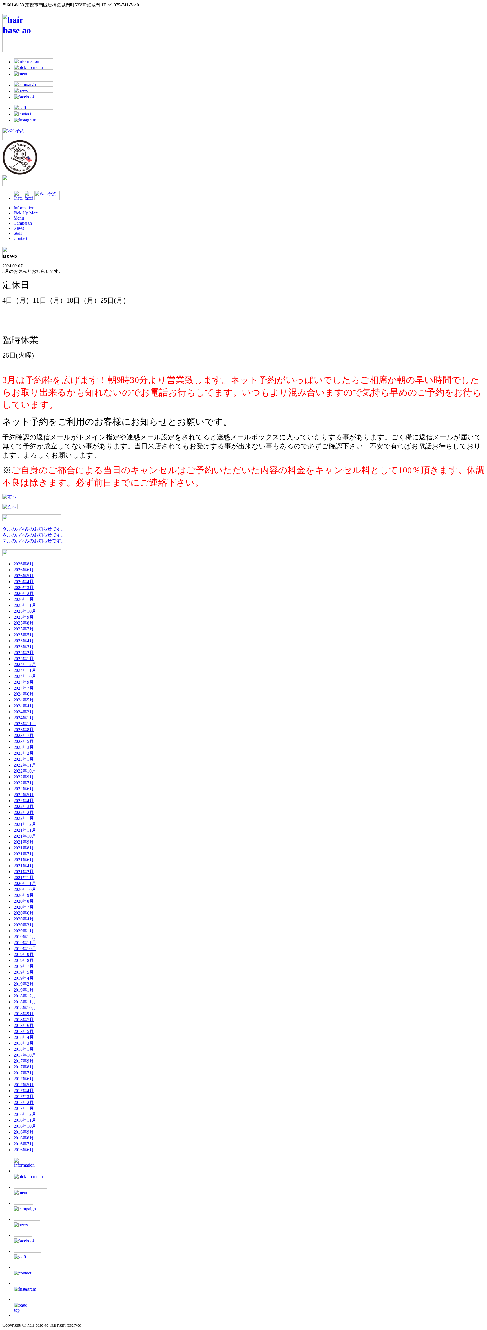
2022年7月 (24, 782)
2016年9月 (24, 1132)
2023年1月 (24, 759)
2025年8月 (24, 623)
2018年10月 (25, 1007)
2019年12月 (25, 936)
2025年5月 (24, 634)
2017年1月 (24, 1108)
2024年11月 (25, 670)
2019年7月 (24, 966)
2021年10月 (25, 836)
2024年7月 (24, 688)
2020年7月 (24, 907)
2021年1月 (24, 877)
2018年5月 (24, 1031)
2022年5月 (24, 794)
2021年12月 (25, 824)
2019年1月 (24, 990)
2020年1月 (24, 930)
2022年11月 (25, 765)
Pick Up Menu (27, 213)
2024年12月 (25, 664)
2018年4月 (24, 1037)
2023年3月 (24, 747)
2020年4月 (24, 919)
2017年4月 (24, 1090)
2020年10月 (25, 889)
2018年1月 (24, 1049)
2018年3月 (24, 1043)
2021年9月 (24, 842)
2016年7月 (24, 1143)
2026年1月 (24, 599)
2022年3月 (24, 806)
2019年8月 (24, 960)
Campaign (23, 223)
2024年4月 (24, 705)
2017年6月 (24, 1078)
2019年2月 (24, 984)
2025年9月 (24, 617)
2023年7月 (24, 735)
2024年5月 (24, 700)
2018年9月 (24, 1013)
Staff (18, 233)
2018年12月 (25, 995)
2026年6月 (24, 569)
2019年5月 (24, 972)
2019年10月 (25, 948)
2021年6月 (24, 859)
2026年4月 (24, 581)
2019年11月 (25, 942)
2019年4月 (24, 978)
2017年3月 (24, 1096)
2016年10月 (25, 1126)
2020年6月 (24, 913)
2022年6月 (24, 788)
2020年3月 (24, 924)
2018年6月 (24, 1025)
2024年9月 (24, 682)
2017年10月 (25, 1055)
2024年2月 (24, 711)
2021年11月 (25, 830)
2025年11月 (25, 605)
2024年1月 (24, 717)
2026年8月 (24, 563)
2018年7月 (24, 1019)
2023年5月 (24, 741)
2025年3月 (24, 646)
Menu (19, 218)
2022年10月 (25, 771)
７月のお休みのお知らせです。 (33, 540)
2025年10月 (25, 611)
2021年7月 (24, 853)
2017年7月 (24, 1072)
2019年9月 (24, 954)
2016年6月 (24, 1149)
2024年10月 (25, 676)
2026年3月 (24, 587)
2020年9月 (24, 895)
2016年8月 (24, 1138)
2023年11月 (25, 723)
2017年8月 (24, 1067)
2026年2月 (24, 593)
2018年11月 (25, 1001)
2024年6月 (24, 694)
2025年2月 (24, 652)
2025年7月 (24, 629)
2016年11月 (25, 1120)
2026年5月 (24, 575)
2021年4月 (24, 865)
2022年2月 (24, 812)
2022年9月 (24, 776)
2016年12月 (25, 1114)
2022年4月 (24, 800)
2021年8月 (24, 848)
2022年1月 (24, 818)
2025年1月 (24, 658)
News (19, 228)
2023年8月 (24, 729)
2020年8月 (24, 901)
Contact (20, 238)
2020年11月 (25, 883)
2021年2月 (24, 871)
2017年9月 (24, 1061)
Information (24, 207)
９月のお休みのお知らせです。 (33, 528)
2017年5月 (24, 1084)
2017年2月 (24, 1102)
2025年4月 (24, 640)
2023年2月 (24, 753)
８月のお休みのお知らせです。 (33, 534)
